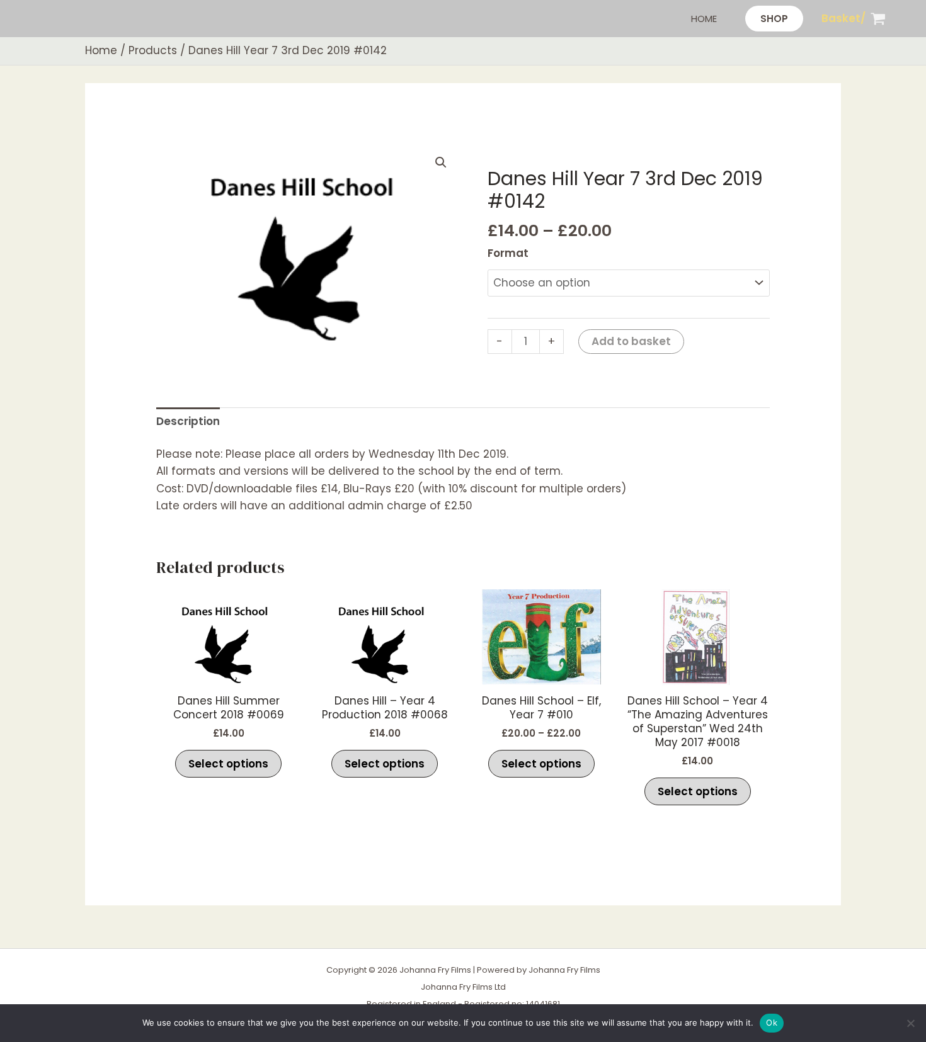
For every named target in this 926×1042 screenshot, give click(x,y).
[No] (910, 1023)
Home (704, 18)
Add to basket (631, 341)
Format (508, 253)
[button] (774, 18)
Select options (228, 763)
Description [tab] (188, 421)
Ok (771, 1022)
